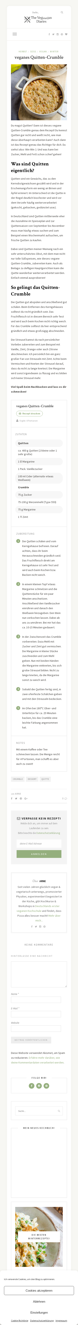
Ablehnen (39, 1301)
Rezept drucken (31, 413)
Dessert (32, 779)
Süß (33, 51)
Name (15, 994)
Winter (54, 51)
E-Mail (15, 1008)
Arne (18, 793)
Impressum (61, 1320)
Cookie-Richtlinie (19, 1320)
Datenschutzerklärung (42, 1320)
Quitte (45, 779)
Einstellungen (39, 1312)
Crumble (18, 779)
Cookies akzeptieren (39, 1290)
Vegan (43, 51)
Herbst (23, 51)
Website (15, 1023)
